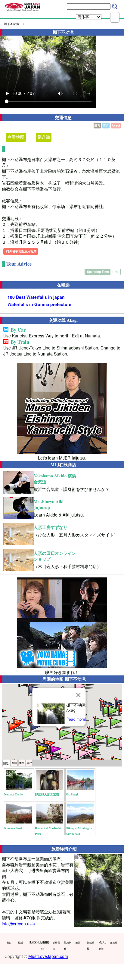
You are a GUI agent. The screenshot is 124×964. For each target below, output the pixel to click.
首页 (9, 942)
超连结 (113, 942)
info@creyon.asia (18, 924)
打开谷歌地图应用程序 (21, 251)
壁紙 (20, 942)
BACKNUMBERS (33, 942)
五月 (106, 125)
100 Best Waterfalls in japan (36, 297)
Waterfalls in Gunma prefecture (39, 304)
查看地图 (16, 137)
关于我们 (44, 945)
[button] (65, 733)
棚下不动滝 (11, 24)
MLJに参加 (102, 945)
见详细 (43, 137)
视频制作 (67, 945)
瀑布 (97, 125)
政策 (78, 942)
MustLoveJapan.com (48, 956)
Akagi (116, 125)
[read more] (76, 719)
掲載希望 (90, 945)
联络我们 (56, 945)
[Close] (78, 695)
